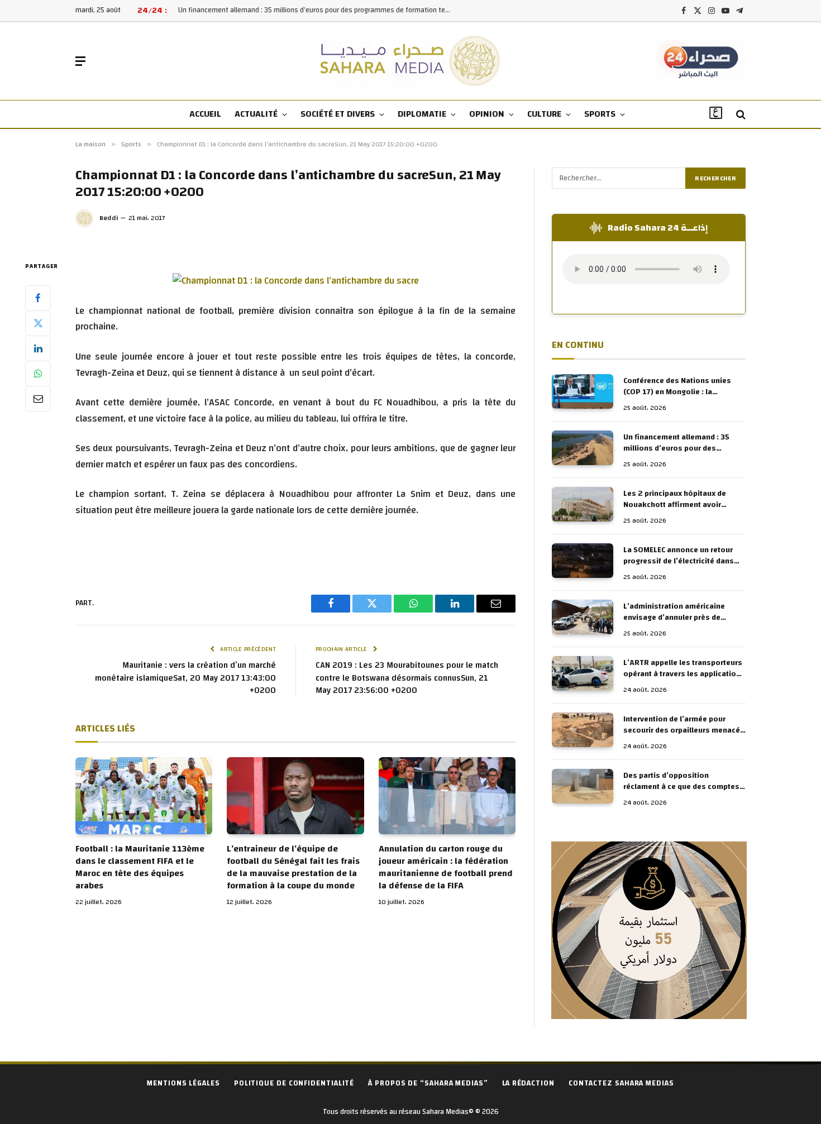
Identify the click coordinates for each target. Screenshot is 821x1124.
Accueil (205, 114)
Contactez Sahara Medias (621, 1083)
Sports (599, 114)
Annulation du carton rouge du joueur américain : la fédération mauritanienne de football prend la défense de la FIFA (446, 867)
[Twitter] (38, 323)
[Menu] (80, 61)
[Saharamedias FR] (411, 61)
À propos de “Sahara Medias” (428, 1083)
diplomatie (422, 114)
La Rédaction (528, 1083)
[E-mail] (38, 398)
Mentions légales (183, 1083)
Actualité (256, 114)
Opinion (486, 114)
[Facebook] (38, 297)
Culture (544, 114)
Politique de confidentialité (294, 1083)
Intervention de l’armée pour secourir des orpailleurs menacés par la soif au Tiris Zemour (683, 725)
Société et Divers (337, 114)
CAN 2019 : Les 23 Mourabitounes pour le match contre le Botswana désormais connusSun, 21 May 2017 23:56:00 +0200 (407, 678)
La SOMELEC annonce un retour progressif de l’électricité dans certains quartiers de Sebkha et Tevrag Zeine (679, 555)
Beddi (108, 218)
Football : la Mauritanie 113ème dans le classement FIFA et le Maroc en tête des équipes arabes (139, 867)
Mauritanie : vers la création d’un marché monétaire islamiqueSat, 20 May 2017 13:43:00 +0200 (185, 678)
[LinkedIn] (38, 348)
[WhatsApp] (38, 373)
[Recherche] (740, 114)
